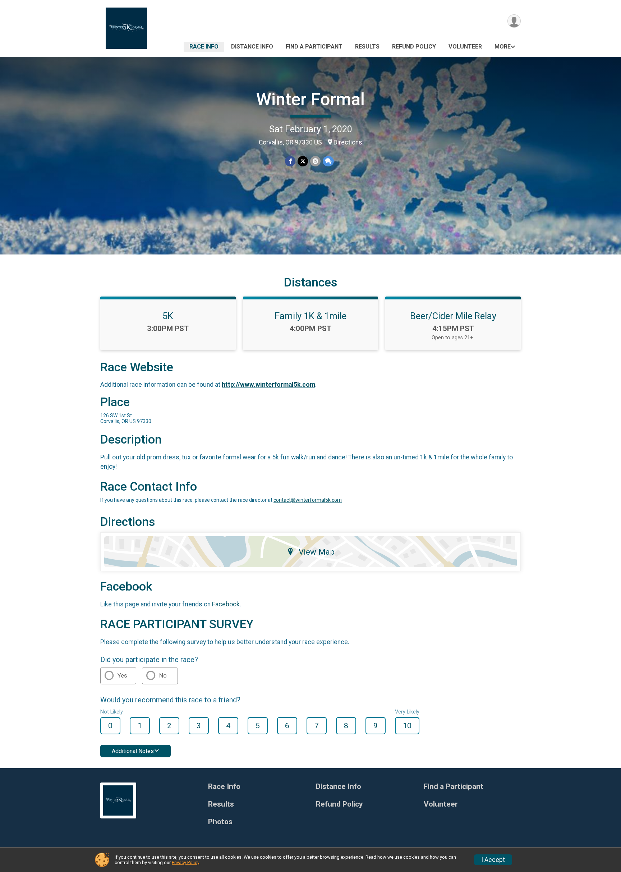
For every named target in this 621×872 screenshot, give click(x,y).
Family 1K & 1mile (310, 316)
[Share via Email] (315, 161)
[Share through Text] (328, 161)
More (502, 46)
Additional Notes (133, 751)
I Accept (493, 859)
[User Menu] (514, 21)
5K (167, 316)
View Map (317, 551)
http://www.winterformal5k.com (268, 384)
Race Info (203, 46)
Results (367, 46)
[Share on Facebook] (290, 161)
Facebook (226, 604)
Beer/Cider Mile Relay (453, 316)
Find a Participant (314, 46)
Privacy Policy (185, 862)
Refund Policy (414, 46)
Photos (220, 822)
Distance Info (252, 46)
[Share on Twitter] (303, 161)
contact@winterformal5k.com (307, 500)
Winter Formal (310, 99)
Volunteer (465, 46)
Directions (348, 142)
